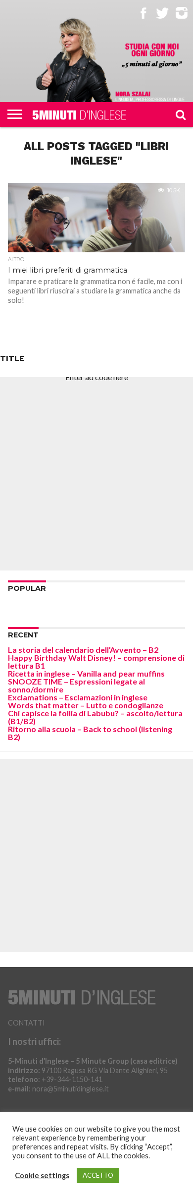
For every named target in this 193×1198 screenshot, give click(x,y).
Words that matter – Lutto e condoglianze (85, 705)
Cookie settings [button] (42, 1175)
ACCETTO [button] (98, 1175)
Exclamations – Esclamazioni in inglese (77, 697)
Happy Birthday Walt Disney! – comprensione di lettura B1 (96, 661)
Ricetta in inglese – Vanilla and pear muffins (86, 673)
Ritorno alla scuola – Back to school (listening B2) (90, 733)
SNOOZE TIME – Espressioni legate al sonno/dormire (76, 685)
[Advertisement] (96, 473)
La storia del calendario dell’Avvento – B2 (83, 649)
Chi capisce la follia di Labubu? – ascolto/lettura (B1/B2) (95, 717)
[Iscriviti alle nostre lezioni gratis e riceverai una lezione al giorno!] (152, 56)
